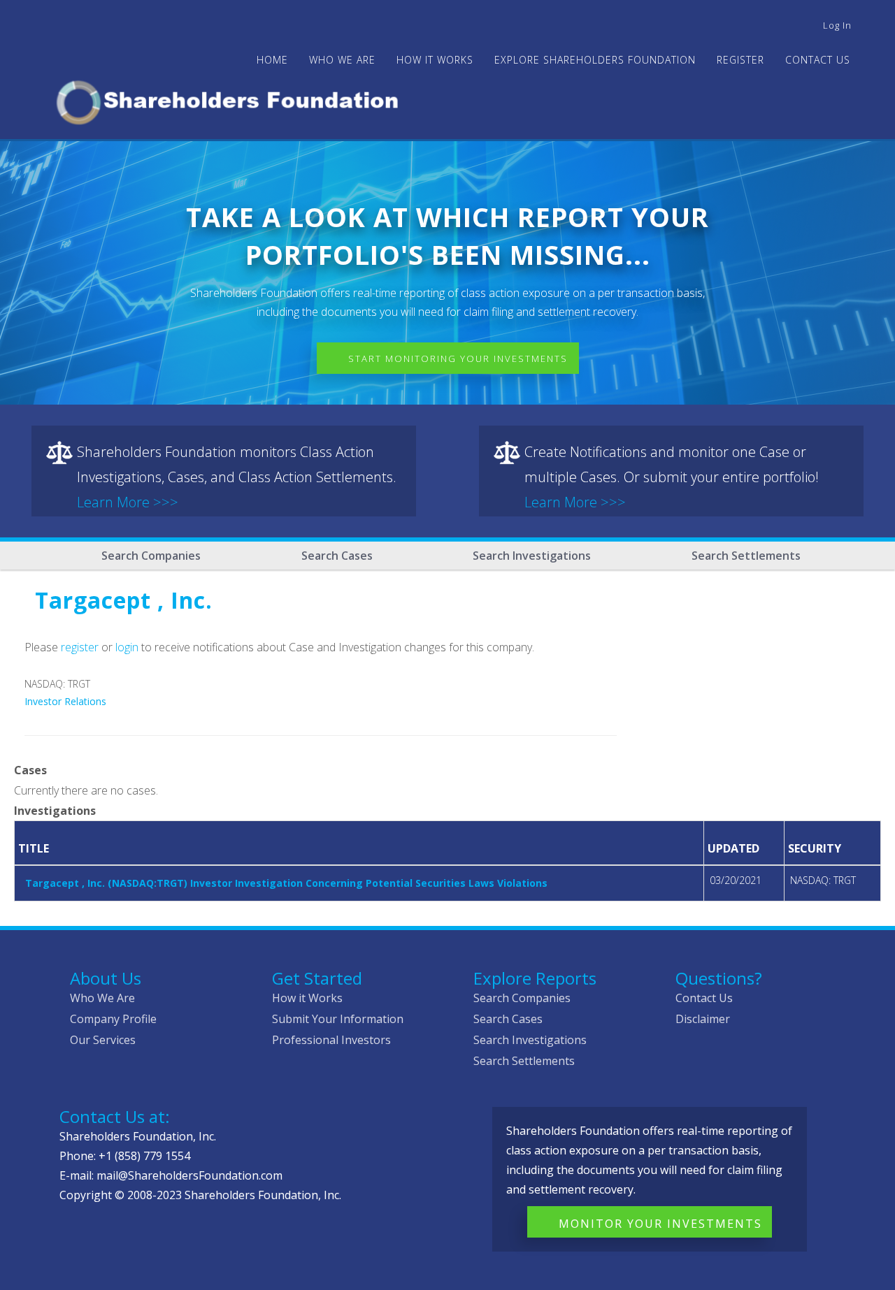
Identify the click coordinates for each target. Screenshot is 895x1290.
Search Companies (151, 555)
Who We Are (102, 998)
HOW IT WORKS (434, 59)
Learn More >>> (127, 502)
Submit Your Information (337, 1019)
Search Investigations (532, 555)
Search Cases (337, 555)
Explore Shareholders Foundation (595, 59)
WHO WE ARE (342, 59)
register (80, 647)
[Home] (233, 100)
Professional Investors (331, 1040)
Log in (837, 25)
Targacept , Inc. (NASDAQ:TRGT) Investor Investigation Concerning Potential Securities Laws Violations (286, 883)
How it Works (307, 998)
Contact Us (817, 59)
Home (272, 59)
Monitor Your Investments (660, 1223)
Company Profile (113, 1019)
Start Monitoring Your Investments (458, 358)
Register (740, 59)
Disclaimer (702, 1019)
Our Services (103, 1040)
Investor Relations (65, 701)
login (126, 647)
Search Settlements (746, 555)
